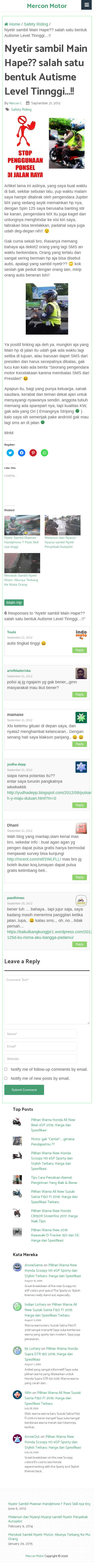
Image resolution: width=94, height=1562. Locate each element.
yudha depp (16, 764)
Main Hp (14, 602)
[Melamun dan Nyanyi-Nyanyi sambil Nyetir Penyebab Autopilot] (63, 525)
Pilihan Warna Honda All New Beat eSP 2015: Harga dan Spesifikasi (53, 1125)
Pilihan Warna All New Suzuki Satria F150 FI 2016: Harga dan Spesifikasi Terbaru (54, 1197)
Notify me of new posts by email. (40, 1078)
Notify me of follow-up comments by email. (49, 1069)
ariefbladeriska (19, 670)
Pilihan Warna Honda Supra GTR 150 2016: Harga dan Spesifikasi (51, 1354)
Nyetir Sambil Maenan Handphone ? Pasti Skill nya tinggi (21, 542)
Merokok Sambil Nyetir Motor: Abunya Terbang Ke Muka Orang (21, 580)
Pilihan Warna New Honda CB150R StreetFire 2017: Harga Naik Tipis (54, 1216)
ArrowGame (34, 1265)
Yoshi (11, 632)
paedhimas (15, 898)
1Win (28, 1393)
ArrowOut (32, 1437)
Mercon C (15, 103)
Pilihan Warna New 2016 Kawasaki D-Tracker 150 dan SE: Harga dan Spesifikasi (55, 1235)
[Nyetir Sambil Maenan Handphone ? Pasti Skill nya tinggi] (22, 525)
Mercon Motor (47, 6)
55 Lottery (32, 1349)
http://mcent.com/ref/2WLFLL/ (34, 859)
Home (14, 24)
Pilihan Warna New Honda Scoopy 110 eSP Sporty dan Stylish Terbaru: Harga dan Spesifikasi (52, 1161)
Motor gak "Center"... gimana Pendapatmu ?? (52, 1141)
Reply (80, 650)
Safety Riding (36, 24)
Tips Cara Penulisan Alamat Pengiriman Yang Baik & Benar (54, 1180)
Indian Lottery (35, 1305)
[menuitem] (47, 1506)
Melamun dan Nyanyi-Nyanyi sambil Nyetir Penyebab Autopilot (60, 542)
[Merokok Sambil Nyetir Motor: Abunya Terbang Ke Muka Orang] (22, 563)
